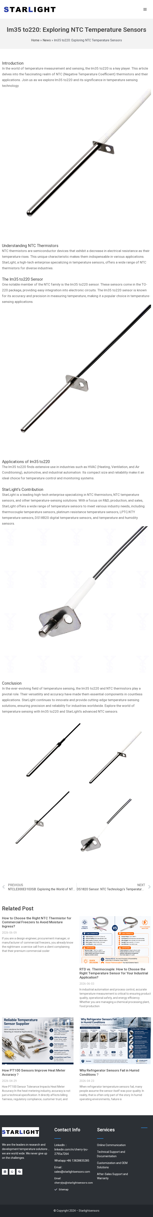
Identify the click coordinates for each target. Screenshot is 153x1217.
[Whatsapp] (12, 1172)
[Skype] (19, 1172)
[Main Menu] (145, 9)
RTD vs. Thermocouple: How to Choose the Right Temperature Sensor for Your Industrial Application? (113, 973)
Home (35, 40)
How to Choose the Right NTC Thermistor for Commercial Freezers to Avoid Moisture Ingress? (36, 922)
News (47, 40)
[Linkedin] (5, 1172)
